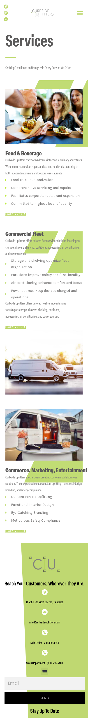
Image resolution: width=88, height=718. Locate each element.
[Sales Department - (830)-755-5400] (45, 653)
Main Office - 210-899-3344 (44, 643)
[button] (80, 13)
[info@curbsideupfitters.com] (45, 612)
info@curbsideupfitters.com (44, 622)
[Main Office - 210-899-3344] (45, 633)
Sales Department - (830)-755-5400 (44, 663)
